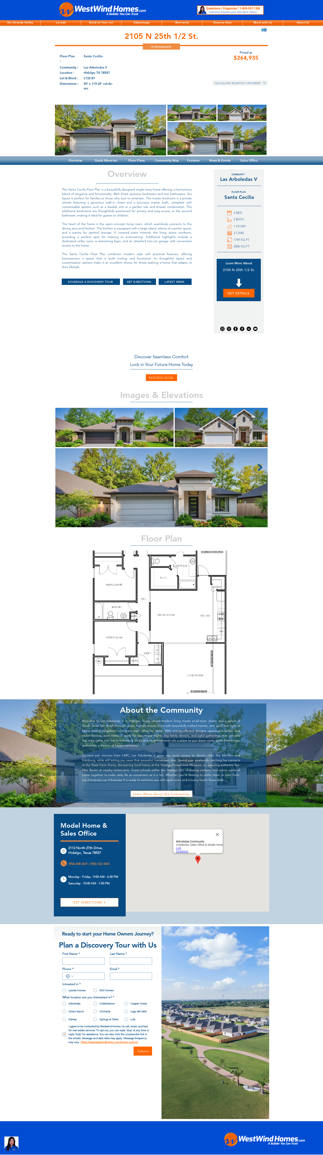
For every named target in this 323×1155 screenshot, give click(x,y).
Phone (67, 969)
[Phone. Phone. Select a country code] (69, 976)
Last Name (118, 954)
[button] (20, 22)
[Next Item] (260, 467)
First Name (71, 954)
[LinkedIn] (249, 329)
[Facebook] (235, 329)
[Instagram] (222, 329)
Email (114, 969)
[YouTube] (255, 329)
